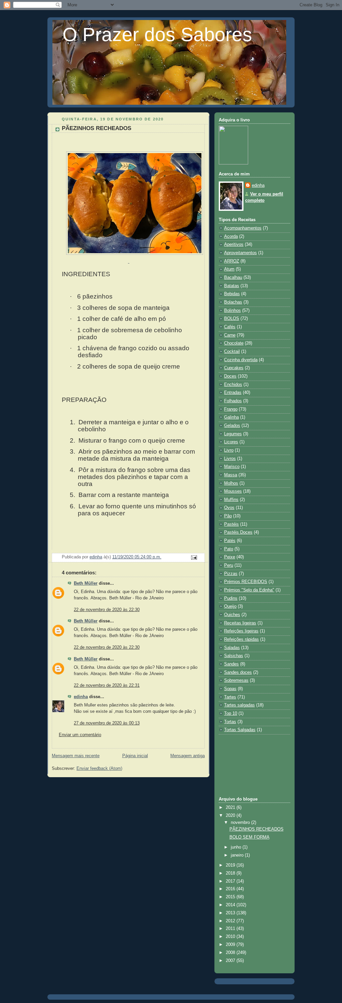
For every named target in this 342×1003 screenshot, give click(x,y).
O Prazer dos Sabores (157, 34)
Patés (229, 540)
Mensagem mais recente (76, 756)
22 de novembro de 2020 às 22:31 (107, 685)
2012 (231, 921)
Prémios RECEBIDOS (245, 581)
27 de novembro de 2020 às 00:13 (107, 723)
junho (236, 847)
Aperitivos (233, 244)
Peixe (229, 557)
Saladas (232, 647)
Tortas (230, 721)
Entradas (232, 392)
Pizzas (230, 573)
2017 (231, 881)
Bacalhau (233, 277)
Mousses (233, 491)
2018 (231, 873)
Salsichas (233, 655)
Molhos (231, 483)
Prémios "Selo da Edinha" (249, 590)
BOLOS (231, 318)
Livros (230, 458)
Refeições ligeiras (241, 631)
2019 (231, 865)
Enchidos (233, 384)
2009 (231, 944)
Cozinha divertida (241, 360)
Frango (230, 409)
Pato (228, 549)
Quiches (232, 614)
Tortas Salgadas (239, 729)
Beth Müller (86, 583)
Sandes (231, 664)
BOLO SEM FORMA (249, 837)
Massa (230, 475)
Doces (230, 376)
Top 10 (230, 713)
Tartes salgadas (239, 705)
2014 (231, 905)
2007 (231, 960)
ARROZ (231, 261)
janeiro (238, 855)
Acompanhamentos (243, 228)
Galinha (231, 417)
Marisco (231, 466)
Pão (228, 516)
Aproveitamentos (240, 252)
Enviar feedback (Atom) (99, 768)
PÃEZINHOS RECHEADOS (256, 829)
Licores (231, 442)
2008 (231, 952)
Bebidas (232, 294)
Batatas (231, 286)
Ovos (229, 507)
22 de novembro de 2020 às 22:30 (107, 609)
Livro (228, 450)
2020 (231, 815)
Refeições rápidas (241, 639)
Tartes (230, 697)
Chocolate (233, 343)
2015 (231, 897)
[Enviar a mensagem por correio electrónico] (194, 557)
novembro (241, 822)
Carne (229, 335)
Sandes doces (238, 672)
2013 (231, 913)
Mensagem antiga (187, 756)
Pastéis (231, 524)
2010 (231, 936)
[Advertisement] (249, 765)
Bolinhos (232, 310)
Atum (229, 269)
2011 (231, 928)
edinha (81, 696)
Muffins (231, 499)
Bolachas (233, 302)
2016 (231, 889)
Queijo (230, 606)
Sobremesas (236, 680)
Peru (228, 565)
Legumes (233, 434)
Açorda (231, 236)
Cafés (229, 327)
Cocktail (232, 351)
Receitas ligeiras (240, 623)
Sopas (230, 688)
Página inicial (135, 756)
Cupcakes (233, 368)
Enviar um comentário (80, 734)
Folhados (233, 401)
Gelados (232, 425)
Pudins (230, 598)
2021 (231, 807)
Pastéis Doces (238, 532)
